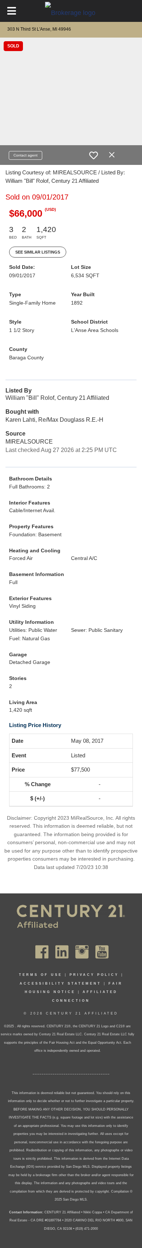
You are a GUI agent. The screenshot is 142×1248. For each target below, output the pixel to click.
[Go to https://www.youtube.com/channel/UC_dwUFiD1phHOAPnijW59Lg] (102, 952)
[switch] (93, 155)
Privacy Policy (94, 975)
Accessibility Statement (60, 983)
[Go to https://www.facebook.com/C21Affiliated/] (42, 952)
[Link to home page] (71, 12)
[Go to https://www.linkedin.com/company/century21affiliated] (62, 952)
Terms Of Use (40, 975)
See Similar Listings (37, 252)
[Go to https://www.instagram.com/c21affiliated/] (82, 952)
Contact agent (25, 155)
